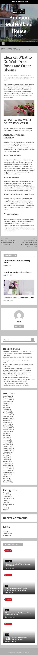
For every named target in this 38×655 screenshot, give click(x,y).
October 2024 (7, 416)
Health (5, 500)
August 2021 (6, 474)
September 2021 (7, 472)
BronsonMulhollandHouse (22, 652)
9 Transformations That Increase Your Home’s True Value (18, 614)
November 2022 (7, 448)
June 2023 (6, 435)
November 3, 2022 (14, 75)
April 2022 (6, 459)
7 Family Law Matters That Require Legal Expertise (17, 368)
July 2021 (5, 476)
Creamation (6, 496)
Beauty (5, 493)
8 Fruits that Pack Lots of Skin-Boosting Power (16, 377)
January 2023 (7, 444)
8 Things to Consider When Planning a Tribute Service (18, 351)
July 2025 (5, 405)
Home (4, 502)
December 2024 (7, 414)
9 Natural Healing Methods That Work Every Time (17, 370)
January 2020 (7, 482)
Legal (4, 508)
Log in (5, 530)
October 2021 (7, 470)
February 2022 (7, 463)
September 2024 (7, 418)
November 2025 (7, 400)
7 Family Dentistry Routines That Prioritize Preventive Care (16, 638)
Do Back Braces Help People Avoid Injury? (18, 272)
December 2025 (7, 398)
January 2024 (7, 426)
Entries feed (6, 531)
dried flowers (20, 89)
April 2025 (6, 409)
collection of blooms (26, 227)
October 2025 (7, 401)
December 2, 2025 (10, 617)
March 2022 (6, 461)
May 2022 (6, 457)
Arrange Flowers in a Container (11, 77)
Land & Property (7, 504)
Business (5, 494)
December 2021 (7, 467)
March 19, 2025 (8, 275)
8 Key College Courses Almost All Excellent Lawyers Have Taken (16, 589)
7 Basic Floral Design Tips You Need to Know (19, 297)
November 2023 (7, 429)
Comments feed (7, 533)
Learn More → (19, 326)
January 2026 (7, 396)
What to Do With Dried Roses (23, 79)
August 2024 (6, 420)
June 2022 (6, 456)
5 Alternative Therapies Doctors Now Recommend (17, 372)
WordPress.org (7, 535)
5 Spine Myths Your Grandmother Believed (15, 374)
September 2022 (7, 450)
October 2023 (7, 431)
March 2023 (6, 441)
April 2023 (6, 439)
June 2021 (6, 478)
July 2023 (5, 433)
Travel (5, 509)
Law (4, 506)
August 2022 (6, 452)
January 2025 (7, 413)
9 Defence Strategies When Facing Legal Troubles (17, 375)
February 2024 (7, 424)
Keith (6, 75)
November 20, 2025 (11, 641)
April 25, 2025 (8, 265)
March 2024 (6, 422)
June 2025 (6, 407)
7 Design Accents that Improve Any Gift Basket (16, 385)
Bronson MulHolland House (19, 24)
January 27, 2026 (10, 568)
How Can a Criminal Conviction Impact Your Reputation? (19, 379)
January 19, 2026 (10, 592)
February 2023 (7, 442)
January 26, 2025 (9, 300)
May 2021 (6, 480)
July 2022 (5, 454)
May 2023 (6, 437)
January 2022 (7, 465)
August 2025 (6, 403)
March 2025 (6, 411)
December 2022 (7, 446)
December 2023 (7, 428)
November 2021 (7, 469)
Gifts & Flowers (23, 75)
